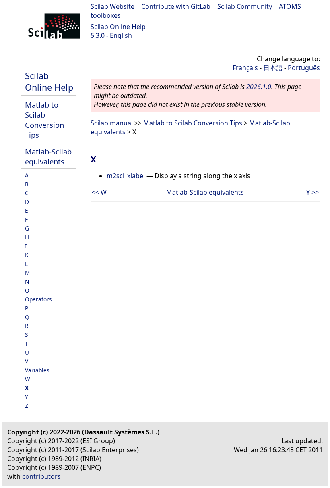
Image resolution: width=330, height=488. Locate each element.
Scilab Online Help (118, 26)
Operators (38, 299)
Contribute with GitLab (175, 6)
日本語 (273, 67)
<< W (99, 192)
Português (304, 67)
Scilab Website (112, 6)
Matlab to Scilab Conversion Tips (44, 120)
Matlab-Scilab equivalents (48, 156)
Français (245, 67)
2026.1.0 (258, 86)
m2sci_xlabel (126, 175)
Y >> (312, 192)
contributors (41, 476)
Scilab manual (112, 122)
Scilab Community (244, 6)
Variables (37, 370)
